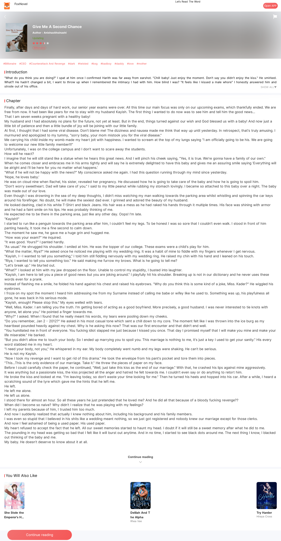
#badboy (106, 63)
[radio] (34, 43)
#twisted (83, 63)
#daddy (120, 63)
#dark (72, 63)
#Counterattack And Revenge (47, 63)
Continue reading (39, 535)
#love (130, 63)
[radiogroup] (40, 43)
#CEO (23, 63)
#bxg (94, 63)
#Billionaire (10, 63)
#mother (142, 63)
